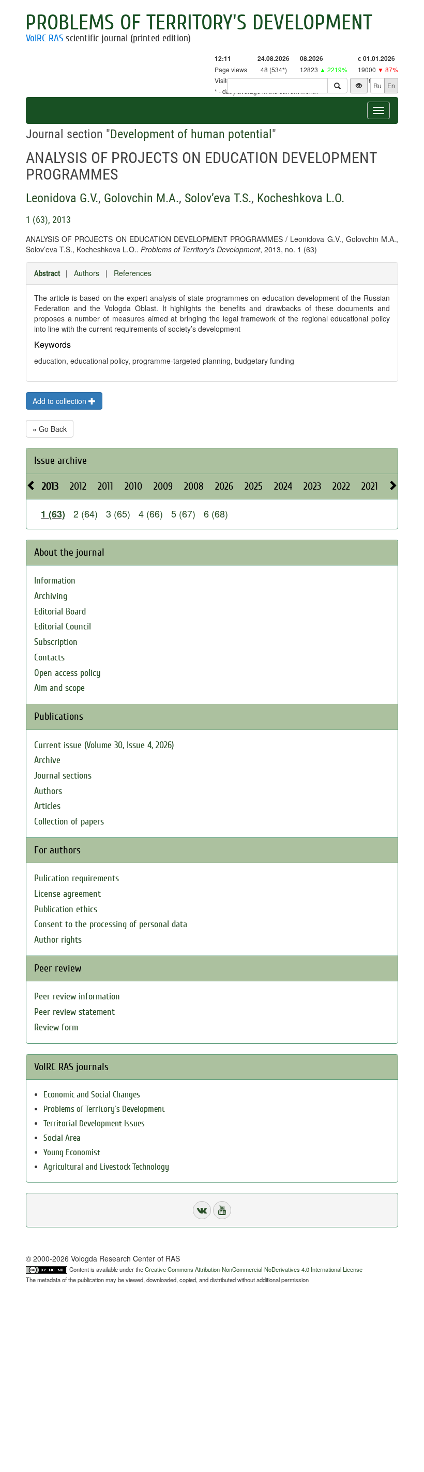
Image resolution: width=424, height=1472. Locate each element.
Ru (377, 85)
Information (54, 580)
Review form (56, 1027)
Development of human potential (191, 134)
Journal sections (63, 775)
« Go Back (50, 429)
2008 (194, 486)
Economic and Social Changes (91, 1094)
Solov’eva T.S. (218, 198)
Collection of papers (69, 821)
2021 (369, 486)
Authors (86, 273)
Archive (47, 760)
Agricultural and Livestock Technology (106, 1167)
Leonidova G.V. (62, 198)
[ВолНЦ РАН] (202, 1210)
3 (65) (118, 513)
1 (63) (53, 514)
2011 (105, 486)
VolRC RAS (44, 38)
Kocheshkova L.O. (300, 198)
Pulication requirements (76, 878)
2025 (254, 486)
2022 (341, 486)
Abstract (47, 273)
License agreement (67, 893)
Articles (47, 806)
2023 (312, 486)
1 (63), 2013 (48, 219)
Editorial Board (60, 611)
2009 (163, 486)
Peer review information (77, 996)
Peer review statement (74, 1012)
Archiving (50, 596)
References (133, 273)
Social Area (62, 1138)
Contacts (49, 657)
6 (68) (216, 513)
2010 (133, 486)
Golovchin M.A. (141, 198)
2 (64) (85, 513)
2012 (78, 486)
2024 (283, 486)
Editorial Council (62, 626)
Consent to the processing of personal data (110, 924)
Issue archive (60, 460)
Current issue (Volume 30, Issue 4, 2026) (104, 745)
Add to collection (60, 401)
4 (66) (151, 513)
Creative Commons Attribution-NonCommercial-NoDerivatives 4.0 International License (253, 1269)
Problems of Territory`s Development (104, 1109)
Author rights (58, 939)
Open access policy (67, 673)
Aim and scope (59, 688)
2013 (50, 486)
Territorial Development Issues (94, 1123)
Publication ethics (65, 909)
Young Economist (71, 1152)
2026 (224, 486)
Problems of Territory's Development (198, 22)
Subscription (56, 642)
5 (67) (183, 513)
